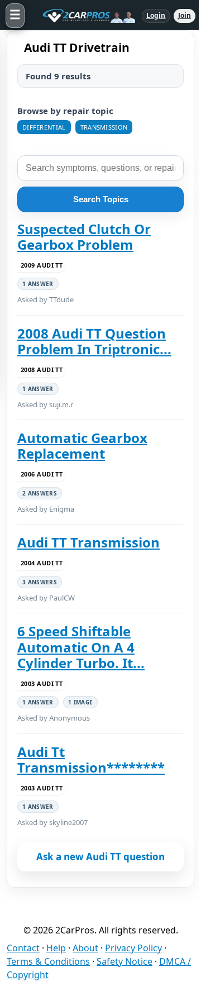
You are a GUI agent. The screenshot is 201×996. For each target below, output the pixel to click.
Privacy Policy (133, 948)
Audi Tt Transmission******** (91, 760)
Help (56, 948)
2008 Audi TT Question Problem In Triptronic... (94, 342)
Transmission (104, 127)
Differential (44, 127)
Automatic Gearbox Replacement (82, 446)
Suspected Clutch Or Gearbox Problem (84, 237)
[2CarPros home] (83, 16)
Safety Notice (124, 961)
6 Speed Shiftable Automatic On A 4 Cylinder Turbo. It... (81, 647)
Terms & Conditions (48, 961)
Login (156, 15)
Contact (23, 948)
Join (184, 15)
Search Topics (100, 199)
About (85, 948)
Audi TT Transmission (88, 542)
